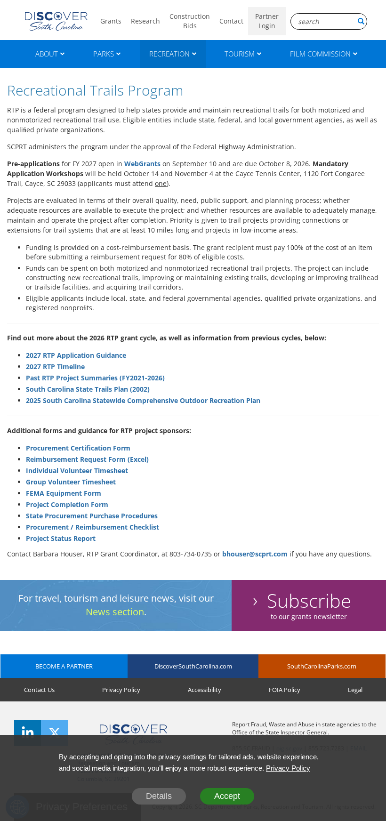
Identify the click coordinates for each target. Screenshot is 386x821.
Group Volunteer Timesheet (71, 481)
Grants (110, 20)
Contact (231, 20)
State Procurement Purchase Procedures (92, 515)
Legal (355, 689)
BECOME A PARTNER (64, 666)
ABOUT (46, 53)
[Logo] (56, 21)
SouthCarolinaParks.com (321, 666)
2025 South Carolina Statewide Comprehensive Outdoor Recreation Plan (143, 400)
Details (159, 796)
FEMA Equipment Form (63, 493)
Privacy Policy (121, 689)
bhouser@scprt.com (255, 553)
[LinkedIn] (27, 733)
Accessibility (204, 689)
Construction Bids (189, 21)
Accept (227, 796)
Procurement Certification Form (78, 447)
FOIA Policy (284, 689)
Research (145, 20)
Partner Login (267, 21)
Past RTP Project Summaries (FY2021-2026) (95, 377)
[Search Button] (361, 21)
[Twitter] (54, 733)
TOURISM (240, 53)
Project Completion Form (67, 504)
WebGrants (142, 163)
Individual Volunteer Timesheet (77, 470)
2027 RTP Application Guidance (76, 355)
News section (115, 611)
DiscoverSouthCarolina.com (193, 666)
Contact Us (39, 689)
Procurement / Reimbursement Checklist (92, 527)
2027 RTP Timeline (55, 366)
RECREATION (169, 53)
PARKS (103, 53)
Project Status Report (61, 538)
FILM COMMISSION (320, 53)
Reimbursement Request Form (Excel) (87, 459)
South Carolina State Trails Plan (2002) (88, 389)
